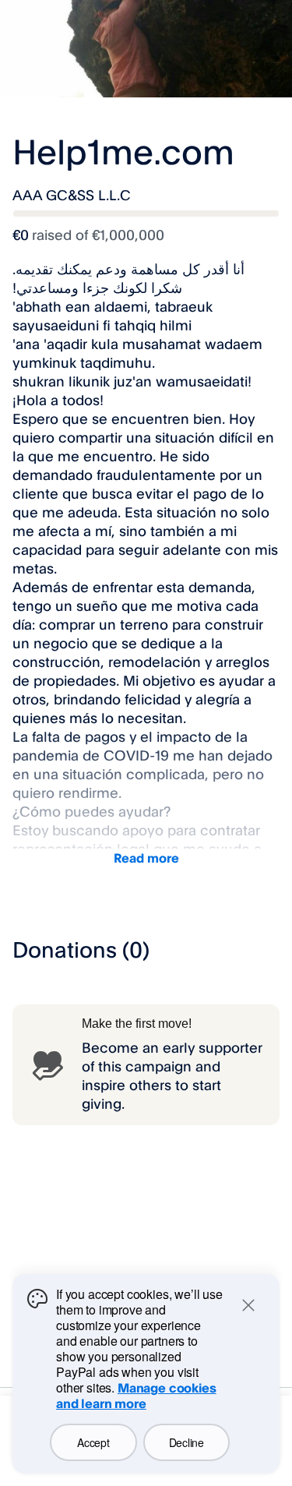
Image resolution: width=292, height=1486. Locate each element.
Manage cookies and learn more (136, 1395)
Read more (146, 858)
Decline (186, 1442)
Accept (93, 1442)
